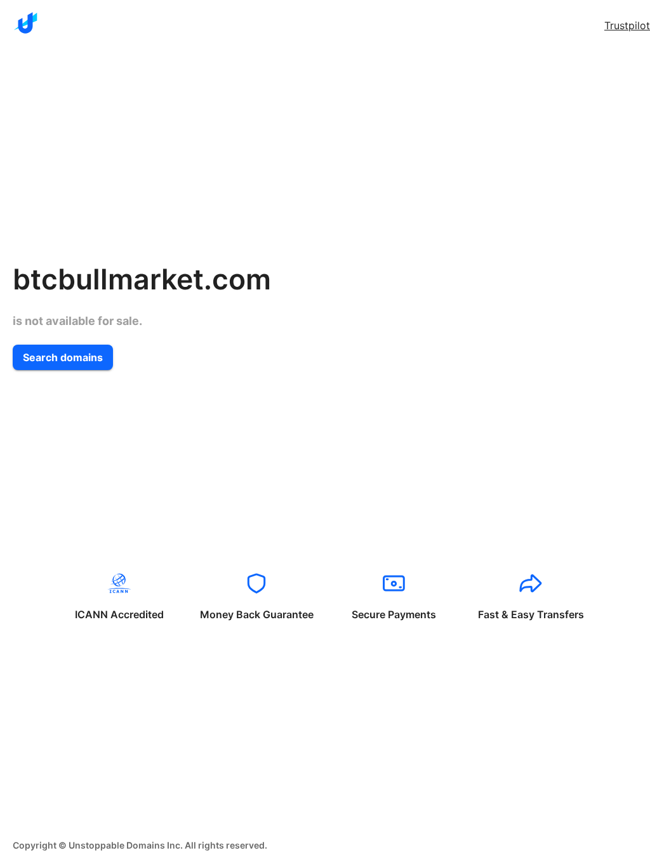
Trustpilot (627, 25)
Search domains (63, 357)
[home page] (25, 23)
